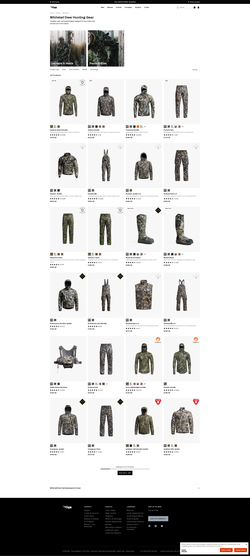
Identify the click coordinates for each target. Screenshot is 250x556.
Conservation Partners (135, 522)
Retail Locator (110, 513)
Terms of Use (86, 551)
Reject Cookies (226, 550)
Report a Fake (121, 551)
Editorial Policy (132, 524)
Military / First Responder (89, 525)
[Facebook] (149, 526)
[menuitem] (102, 7)
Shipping (108, 516)
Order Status (110, 510)
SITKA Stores (89, 516)
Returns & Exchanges (113, 519)
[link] (68, 48)
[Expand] (199, 488)
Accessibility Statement (132, 528)
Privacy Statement (76, 551)
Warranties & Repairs (113, 527)
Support (87, 510)
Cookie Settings (130, 551)
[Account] (198, 7)
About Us (130, 510)
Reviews (108, 524)
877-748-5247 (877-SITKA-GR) (149, 551)
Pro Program (89, 522)
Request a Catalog (91, 519)
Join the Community (158, 519)
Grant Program (132, 519)
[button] (196, 70)
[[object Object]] (68, 48)
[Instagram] (156, 526)
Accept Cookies (241, 550)
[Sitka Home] (75, 7)
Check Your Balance (113, 533)
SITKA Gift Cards (111, 530)
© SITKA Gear (66, 551)
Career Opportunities (135, 513)
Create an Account (91, 513)
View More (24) (125, 473)
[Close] (246, 544)
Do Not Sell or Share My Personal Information (103, 551)
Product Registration (113, 522)
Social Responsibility (135, 516)
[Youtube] (162, 526)
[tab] (125, 488)
